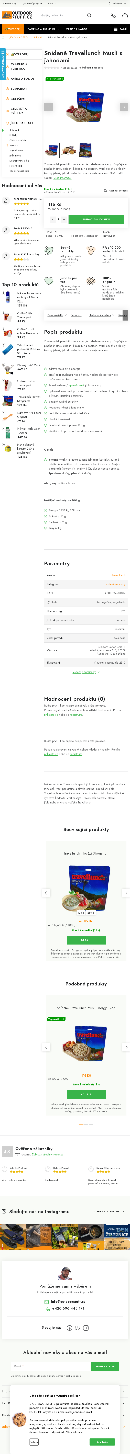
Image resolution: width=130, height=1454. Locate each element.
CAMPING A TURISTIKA (19, 66)
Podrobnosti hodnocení (91, 67)
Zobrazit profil (107, 1211)
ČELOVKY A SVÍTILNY (19, 111)
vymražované (76, 385)
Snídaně (14, 130)
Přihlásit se (105, 1366)
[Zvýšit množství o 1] (64, 220)
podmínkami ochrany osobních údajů (62, 1376)
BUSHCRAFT (19, 89)
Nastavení (34, 1442)
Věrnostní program (33, 3)
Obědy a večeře (18, 140)
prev (46, 893)
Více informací (75, 1432)
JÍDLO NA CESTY (22, 123)
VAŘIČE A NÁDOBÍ (23, 79)
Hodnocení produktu (100, 315)
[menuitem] (13, 29)
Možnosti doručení (118, 190)
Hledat (89, 15)
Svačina (13, 145)
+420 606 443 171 (114, 15)
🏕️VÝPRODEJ (20, 54)
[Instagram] (86, 1328)
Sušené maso (16, 150)
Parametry (76, 315)
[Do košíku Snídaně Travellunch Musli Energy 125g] (86, 1094)
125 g (81, 912)
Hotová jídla (15, 165)
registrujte (76, 715)
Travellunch (109, 235)
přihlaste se (51, 715)
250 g (91, 912)
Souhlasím (102, 1442)
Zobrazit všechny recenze (47, 1154)
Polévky (13, 135)
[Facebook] (69, 1328)
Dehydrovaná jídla (19, 160)
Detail (86, 940)
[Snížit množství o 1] (53, 220)
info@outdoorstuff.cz (68, 1301)
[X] (77, 1328)
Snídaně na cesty (115, 584)
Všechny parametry (84, 672)
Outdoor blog (9, 3)
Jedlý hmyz (15, 155)
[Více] (120, 29)
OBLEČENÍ (18, 99)
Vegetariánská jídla (19, 171)
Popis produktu (55, 315)
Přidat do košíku (96, 219)
